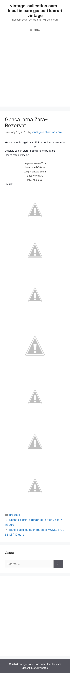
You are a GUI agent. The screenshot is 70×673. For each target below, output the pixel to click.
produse (14, 514)
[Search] (58, 564)
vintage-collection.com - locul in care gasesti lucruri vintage (35, 10)
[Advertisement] (35, 71)
